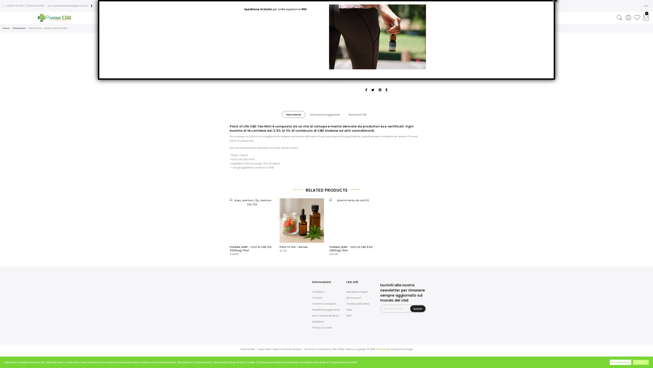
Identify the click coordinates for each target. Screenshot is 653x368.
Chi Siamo (318, 292)
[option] (252, 227)
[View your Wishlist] (637, 18)
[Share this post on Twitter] (372, 90)
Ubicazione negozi (357, 292)
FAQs (349, 309)
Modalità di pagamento (326, 309)
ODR (348, 315)
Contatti (317, 298)
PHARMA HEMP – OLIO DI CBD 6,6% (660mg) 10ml (351, 248)
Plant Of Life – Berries (294, 247)
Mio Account (353, 298)
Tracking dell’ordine (357, 303)
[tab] (293, 114)
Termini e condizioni (324, 303)
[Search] (619, 18)
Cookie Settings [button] (620, 362)
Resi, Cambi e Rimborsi (325, 315)
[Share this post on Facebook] (366, 90)
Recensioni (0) (358, 114)
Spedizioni (318, 321)
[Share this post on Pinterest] (380, 90)
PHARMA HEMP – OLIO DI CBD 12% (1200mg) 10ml (251, 248)
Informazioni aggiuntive (325, 114)
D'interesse (19, 28)
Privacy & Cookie (322, 327)
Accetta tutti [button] (641, 362)
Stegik (409, 349)
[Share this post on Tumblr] (386, 90)
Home (6, 28)
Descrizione (293, 114)
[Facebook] (91, 5)
